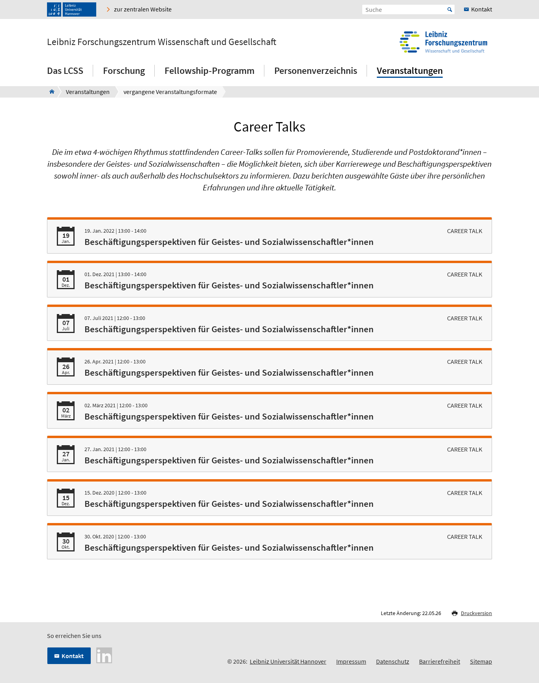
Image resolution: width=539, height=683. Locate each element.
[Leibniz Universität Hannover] (71, 9)
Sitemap (481, 661)
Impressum (351, 661)
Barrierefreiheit (439, 661)
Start (450, 9)
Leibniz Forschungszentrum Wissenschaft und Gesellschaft (161, 42)
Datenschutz (392, 661)
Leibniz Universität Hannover (288, 661)
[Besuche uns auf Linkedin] (104, 655)
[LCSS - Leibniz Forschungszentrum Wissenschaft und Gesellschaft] (49, 91)
